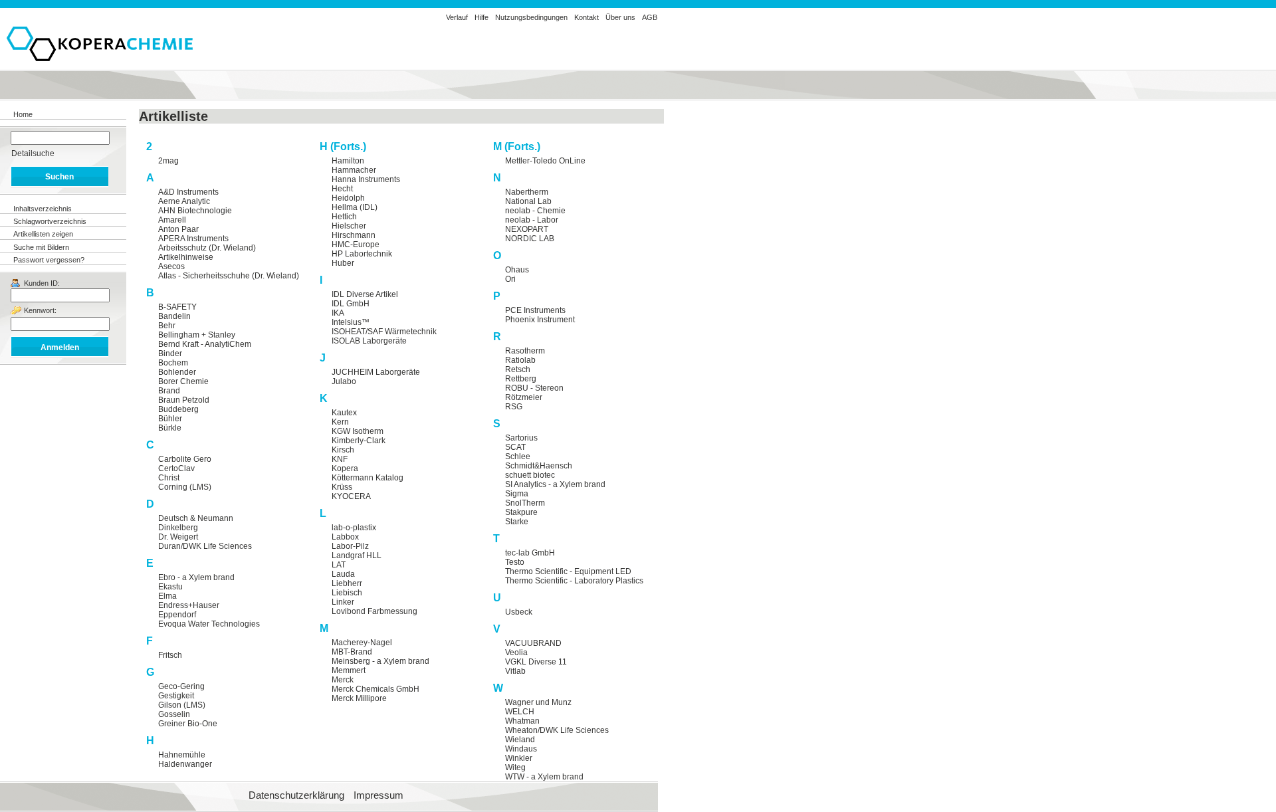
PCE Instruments (535, 310)
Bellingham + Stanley (196, 335)
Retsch (517, 369)
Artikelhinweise (185, 257)
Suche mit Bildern (41, 247)
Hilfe (481, 17)
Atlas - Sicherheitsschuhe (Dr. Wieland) (228, 275)
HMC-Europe (355, 244)
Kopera (345, 468)
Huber (343, 263)
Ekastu (170, 586)
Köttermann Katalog (367, 477)
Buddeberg (178, 409)
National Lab (528, 201)
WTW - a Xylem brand (544, 776)
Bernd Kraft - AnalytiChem (204, 344)
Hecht (342, 188)
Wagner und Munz (538, 702)
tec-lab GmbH (530, 553)
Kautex (344, 412)
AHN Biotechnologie (195, 210)
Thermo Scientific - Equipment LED (568, 571)
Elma (167, 596)
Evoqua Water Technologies (209, 624)
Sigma (516, 493)
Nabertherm (526, 192)
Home (23, 114)
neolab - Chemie (535, 210)
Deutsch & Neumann (195, 518)
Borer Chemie (183, 381)
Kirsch (343, 450)
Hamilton (348, 160)
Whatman (522, 721)
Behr (166, 325)
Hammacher (354, 170)
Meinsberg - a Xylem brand (380, 661)
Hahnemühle (181, 755)
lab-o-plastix (354, 527)
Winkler (518, 758)
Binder (170, 353)
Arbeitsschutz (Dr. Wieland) (207, 248)
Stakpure (521, 512)
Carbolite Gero (184, 459)
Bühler (170, 418)
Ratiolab (520, 360)
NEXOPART (526, 229)
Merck (343, 679)
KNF (340, 459)
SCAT (515, 447)
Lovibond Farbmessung (374, 611)
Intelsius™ (351, 322)
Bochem (173, 362)
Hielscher (349, 226)
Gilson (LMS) (181, 705)
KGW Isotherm (357, 431)
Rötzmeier (523, 397)
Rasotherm (525, 350)
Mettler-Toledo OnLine (545, 160)
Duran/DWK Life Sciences (205, 546)
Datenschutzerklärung (296, 795)
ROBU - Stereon (534, 388)
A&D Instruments (188, 192)
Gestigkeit (176, 695)
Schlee (517, 456)
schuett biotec (530, 475)
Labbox (345, 537)
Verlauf (457, 17)
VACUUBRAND (533, 643)
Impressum (378, 795)
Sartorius (521, 438)
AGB (649, 17)
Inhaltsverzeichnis (42, 209)
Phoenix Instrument (540, 319)
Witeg (515, 767)
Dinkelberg (178, 527)
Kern (340, 422)
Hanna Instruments (366, 179)
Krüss (342, 487)
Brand (169, 390)
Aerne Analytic (184, 201)
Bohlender (177, 372)
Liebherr (347, 583)
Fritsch (170, 655)
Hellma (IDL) (354, 207)
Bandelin (174, 316)
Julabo (344, 381)
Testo (514, 562)
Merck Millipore (359, 698)
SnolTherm (525, 503)
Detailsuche (32, 153)
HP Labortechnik (362, 253)
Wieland (520, 739)
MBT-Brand (352, 652)
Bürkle (169, 428)
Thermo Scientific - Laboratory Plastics (574, 580)
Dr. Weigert (178, 537)
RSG (513, 406)
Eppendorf (177, 614)
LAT (339, 564)
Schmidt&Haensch (538, 465)
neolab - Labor (531, 220)
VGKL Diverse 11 (536, 661)
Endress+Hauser (188, 605)
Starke (516, 521)
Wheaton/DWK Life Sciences (557, 730)
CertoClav (176, 468)
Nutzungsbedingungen (531, 17)
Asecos (171, 266)
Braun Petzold (183, 400)
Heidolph (348, 198)
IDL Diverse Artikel (365, 294)
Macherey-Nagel (362, 642)
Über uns (620, 17)
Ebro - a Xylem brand (196, 577)
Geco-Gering (181, 686)
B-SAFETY (177, 307)
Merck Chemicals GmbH (375, 689)
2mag (168, 160)
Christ (168, 477)
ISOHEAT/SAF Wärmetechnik (384, 331)
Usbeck (518, 612)
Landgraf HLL (356, 555)
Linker (343, 602)
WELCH (519, 711)
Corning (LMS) (184, 487)
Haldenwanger (185, 764)
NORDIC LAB (529, 238)
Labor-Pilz (350, 546)
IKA (338, 313)
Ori (510, 279)
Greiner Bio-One (187, 723)
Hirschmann (353, 235)
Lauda (343, 574)
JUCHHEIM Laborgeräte (376, 372)
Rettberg (520, 378)
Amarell (172, 220)
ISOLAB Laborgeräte (369, 341)
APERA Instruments (193, 238)
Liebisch (347, 592)
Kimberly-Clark (358, 440)
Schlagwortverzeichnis (49, 221)
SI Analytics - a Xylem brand (555, 484)
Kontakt (586, 17)
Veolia (516, 652)
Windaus (521, 749)
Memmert (349, 670)
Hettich (344, 216)
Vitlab (515, 671)
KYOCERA (351, 496)
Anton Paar (178, 229)
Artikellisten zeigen (43, 234)
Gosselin (174, 714)
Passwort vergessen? (48, 260)
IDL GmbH (351, 303)
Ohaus (517, 269)
